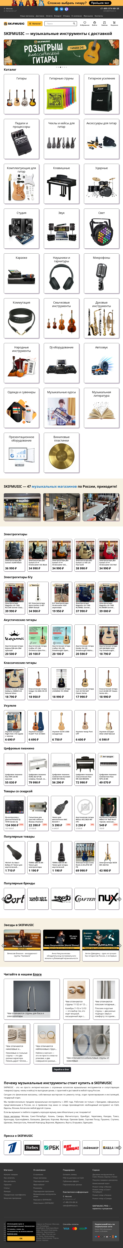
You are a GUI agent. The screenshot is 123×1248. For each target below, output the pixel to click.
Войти (94, 25)
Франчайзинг (38, 1185)
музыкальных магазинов (54, 486)
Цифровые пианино (19, 748)
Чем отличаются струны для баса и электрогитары (25, 1015)
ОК (21, 1238)
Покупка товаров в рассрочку (105, 1180)
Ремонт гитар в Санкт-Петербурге (101, 1190)
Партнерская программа (43, 1191)
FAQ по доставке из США (73, 1178)
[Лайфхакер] (90, 1147)
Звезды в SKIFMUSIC (19, 925)
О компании (76, 16)
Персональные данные (72, 1185)
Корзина (114, 25)
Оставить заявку (70, 1174)
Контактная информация (75, 1192)
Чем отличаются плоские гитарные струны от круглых (104, 1003)
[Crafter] (85, 898)
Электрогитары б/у (18, 577)
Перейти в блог (61, 1069)
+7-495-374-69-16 (109, 8)
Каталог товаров (11, 1174)
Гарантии (7, 1185)
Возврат (58, 16)
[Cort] (14, 898)
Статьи (6, 1188)
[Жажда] (110, 1147)
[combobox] (61, 23)
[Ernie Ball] (38, 898)
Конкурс (7, 1191)
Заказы (104, 25)
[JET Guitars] (61, 898)
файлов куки (12, 1234)
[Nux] (108, 898)
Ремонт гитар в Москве (101, 1187)
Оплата (49, 16)
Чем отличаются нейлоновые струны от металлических (46, 1047)
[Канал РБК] (51, 1147)
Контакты (99, 16)
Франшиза (88, 16)
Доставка (40, 16)
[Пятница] (71, 1147)
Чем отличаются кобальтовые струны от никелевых (88, 1059)
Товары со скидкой (18, 791)
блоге (37, 974)
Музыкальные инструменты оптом (44, 1195)
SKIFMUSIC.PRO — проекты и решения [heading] (102, 1207)
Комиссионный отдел (100, 1183)
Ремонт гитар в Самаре (102, 1198)
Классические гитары (20, 663)
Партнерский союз (41, 1181)
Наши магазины (27, 16)
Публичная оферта (71, 1181)
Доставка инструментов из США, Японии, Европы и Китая (104, 1175)
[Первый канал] (12, 1147)
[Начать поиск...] (74, 24)
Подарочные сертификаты (15, 1195)
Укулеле (10, 705)
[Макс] (66, 9)
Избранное (84, 25)
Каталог (36, 23)
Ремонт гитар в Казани (101, 1195)
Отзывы (66, 16)
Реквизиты (37, 1188)
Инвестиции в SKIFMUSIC (43, 1203)
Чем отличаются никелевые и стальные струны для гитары (15, 1047)
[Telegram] (56, 9)
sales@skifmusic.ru (109, 11)
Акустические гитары (20, 620)
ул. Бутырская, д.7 (10, 11)
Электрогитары (15, 534)
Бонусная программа (12, 1198)
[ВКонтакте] (61, 9)
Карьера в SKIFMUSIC (42, 1200)
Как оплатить (9, 1178)
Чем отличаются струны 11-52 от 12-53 (75, 1003)
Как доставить (10, 1181)
